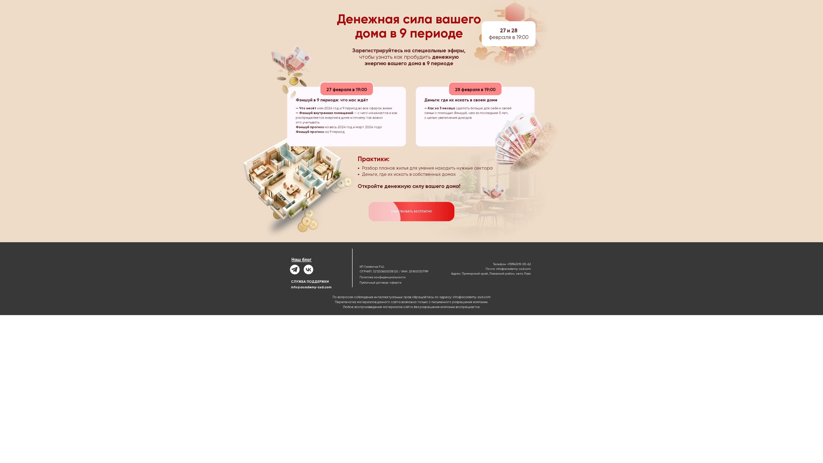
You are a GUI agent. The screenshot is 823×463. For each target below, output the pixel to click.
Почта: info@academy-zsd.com (508, 269)
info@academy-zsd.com (311, 287)
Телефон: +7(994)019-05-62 (512, 264)
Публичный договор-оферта (380, 282)
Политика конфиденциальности (382, 277)
